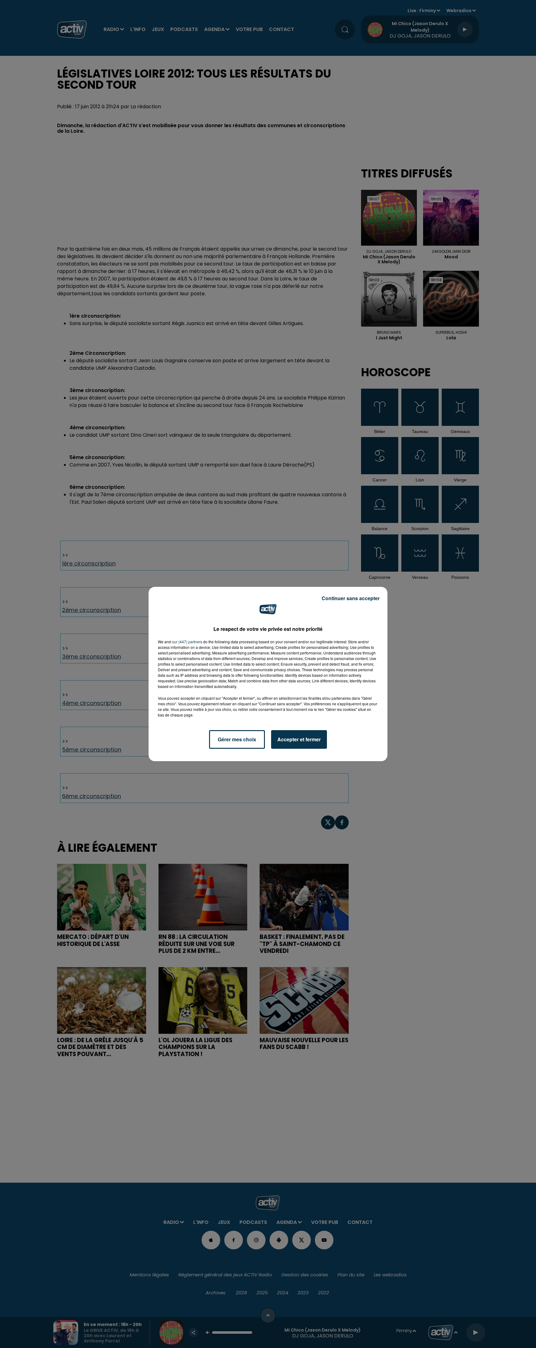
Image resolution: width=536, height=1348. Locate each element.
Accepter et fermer (299, 739)
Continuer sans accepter (351, 598)
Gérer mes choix (237, 739)
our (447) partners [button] (187, 641)
